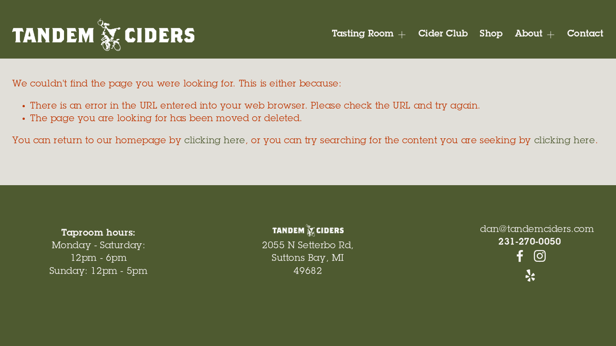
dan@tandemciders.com (537, 230)
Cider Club (443, 34)
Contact (585, 34)
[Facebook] (520, 256)
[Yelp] (530, 275)
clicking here (214, 141)
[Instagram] (539, 256)
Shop (491, 34)
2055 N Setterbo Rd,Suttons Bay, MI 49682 (308, 259)
